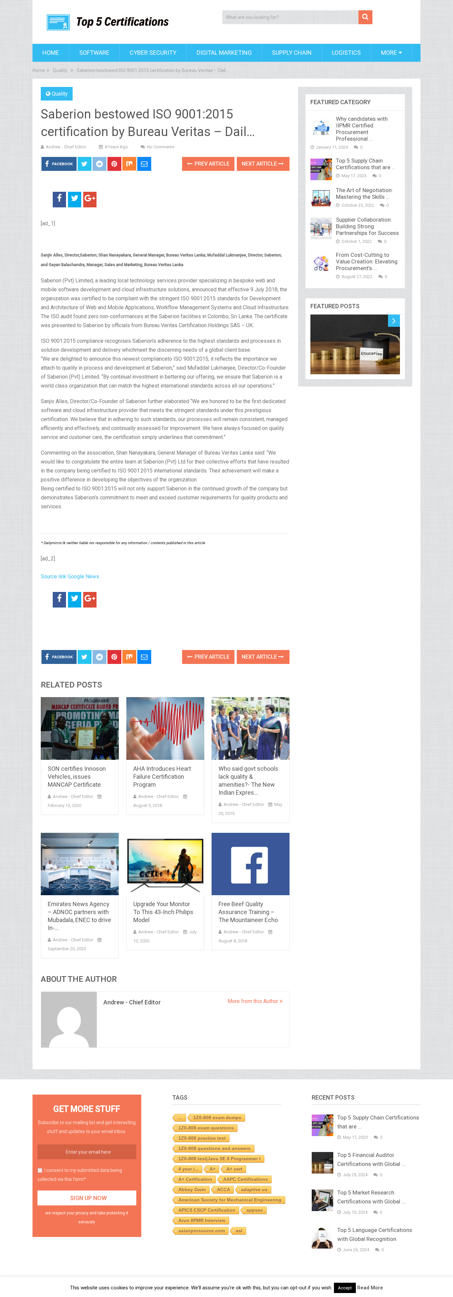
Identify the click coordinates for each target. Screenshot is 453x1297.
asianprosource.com (201, 1230)
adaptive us (254, 1189)
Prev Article (211, 164)
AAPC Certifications (245, 1179)
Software (94, 52)
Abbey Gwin (192, 1189)
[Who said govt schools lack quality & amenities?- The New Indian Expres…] (251, 728)
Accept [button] (345, 1287)
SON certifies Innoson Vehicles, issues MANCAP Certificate (77, 776)
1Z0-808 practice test (202, 1138)
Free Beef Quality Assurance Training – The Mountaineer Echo (248, 912)
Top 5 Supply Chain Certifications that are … (365, 164)
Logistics (346, 52)
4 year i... (188, 1169)
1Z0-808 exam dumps (217, 1117)
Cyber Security (153, 52)
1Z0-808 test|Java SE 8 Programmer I (219, 1158)
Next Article (260, 164)
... (180, 1117)
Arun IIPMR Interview (202, 1220)
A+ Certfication (195, 1179)
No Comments (160, 146)
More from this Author (253, 1001)
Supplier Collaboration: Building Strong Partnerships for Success (367, 226)
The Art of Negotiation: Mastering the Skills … (364, 193)
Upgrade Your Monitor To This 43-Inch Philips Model (163, 912)
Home (50, 52)
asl (239, 1230)
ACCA (223, 1189)
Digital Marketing (224, 52)
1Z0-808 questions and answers (214, 1148)
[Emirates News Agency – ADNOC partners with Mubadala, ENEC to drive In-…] (80, 864)
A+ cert (234, 1169)
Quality (60, 94)
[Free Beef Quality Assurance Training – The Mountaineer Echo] (251, 864)
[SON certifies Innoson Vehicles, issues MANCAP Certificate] (80, 728)
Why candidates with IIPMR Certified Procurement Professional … (362, 128)
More (389, 52)
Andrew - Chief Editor (66, 146)
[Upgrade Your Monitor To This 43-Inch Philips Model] (165, 864)
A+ (213, 1169)
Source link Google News (70, 576)
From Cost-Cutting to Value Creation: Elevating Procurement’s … (367, 261)
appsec (254, 1210)
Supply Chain (292, 52)
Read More (370, 1288)
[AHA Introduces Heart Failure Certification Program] (165, 728)
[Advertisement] (118, 629)
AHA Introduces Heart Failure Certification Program (162, 776)
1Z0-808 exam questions (206, 1127)
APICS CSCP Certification (206, 1210)
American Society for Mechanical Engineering (230, 1199)
